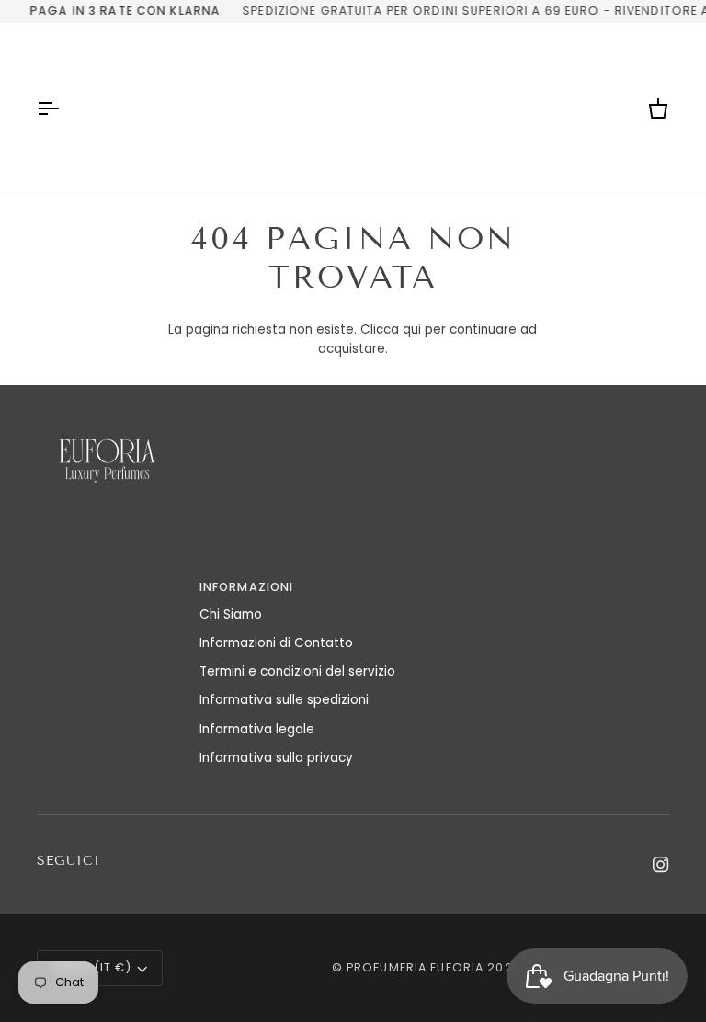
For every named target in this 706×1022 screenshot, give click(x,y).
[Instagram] (661, 865)
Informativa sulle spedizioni (284, 700)
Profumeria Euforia (415, 967)
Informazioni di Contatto (276, 643)
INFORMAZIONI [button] (246, 587)
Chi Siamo (230, 614)
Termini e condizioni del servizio (297, 671)
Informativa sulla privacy (276, 757)
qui (412, 329)
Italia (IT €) (91, 967)
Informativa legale (256, 729)
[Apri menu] (64, 108)
